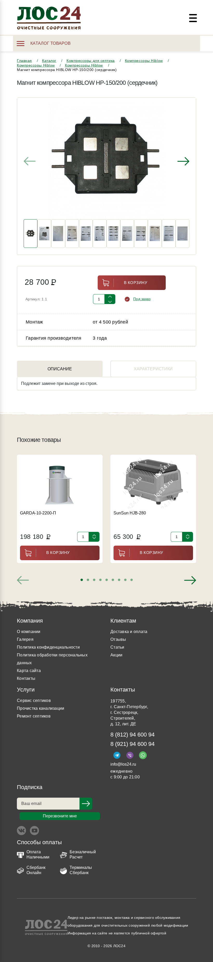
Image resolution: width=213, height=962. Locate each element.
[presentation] (30, 161)
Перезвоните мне (60, 816)
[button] (82, 580)
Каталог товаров (50, 43)
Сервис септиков (34, 700)
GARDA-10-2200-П (38, 513)
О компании (29, 631)
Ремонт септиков (34, 716)
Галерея (25, 639)
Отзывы (118, 639)
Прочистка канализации (40, 708)
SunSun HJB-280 (130, 513)
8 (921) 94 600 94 (132, 744)
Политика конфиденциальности (48, 647)
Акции (116, 655)
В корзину (136, 282)
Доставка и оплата (128, 631)
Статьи (117, 647)
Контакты (26, 678)
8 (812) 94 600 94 (132, 734)
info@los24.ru (123, 764)
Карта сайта (29, 670)
